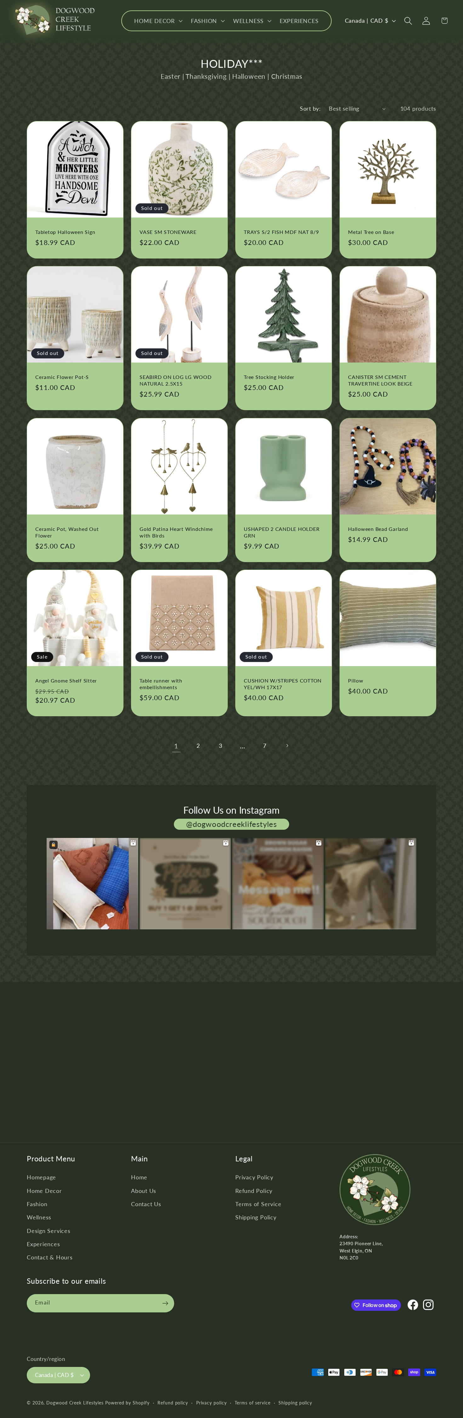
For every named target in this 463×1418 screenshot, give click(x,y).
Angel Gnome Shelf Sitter (66, 680)
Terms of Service (258, 1203)
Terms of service (253, 1402)
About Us (143, 1190)
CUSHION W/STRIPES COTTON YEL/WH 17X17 (283, 683)
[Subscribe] (165, 1303)
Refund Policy (253, 1190)
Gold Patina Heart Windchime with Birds (176, 532)
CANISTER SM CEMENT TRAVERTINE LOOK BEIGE (380, 380)
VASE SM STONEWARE (168, 232)
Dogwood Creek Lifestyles (75, 1402)
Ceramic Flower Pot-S (62, 377)
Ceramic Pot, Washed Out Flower (67, 532)
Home (139, 1177)
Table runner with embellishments (161, 683)
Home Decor (44, 1190)
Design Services (49, 1230)
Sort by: (310, 108)
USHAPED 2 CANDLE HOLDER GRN (281, 532)
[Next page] (287, 746)
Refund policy (172, 1402)
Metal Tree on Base (371, 232)
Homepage (41, 1177)
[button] (157, 20)
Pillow (355, 680)
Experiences (43, 1244)
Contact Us (146, 1203)
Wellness (39, 1217)
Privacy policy (211, 1402)
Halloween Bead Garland (378, 529)
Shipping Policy (256, 1217)
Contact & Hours (50, 1257)
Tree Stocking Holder (269, 377)
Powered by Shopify (127, 1402)
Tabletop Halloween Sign (65, 232)
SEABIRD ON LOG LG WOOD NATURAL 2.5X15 (176, 380)
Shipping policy (295, 1402)
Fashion (37, 1203)
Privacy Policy (254, 1177)
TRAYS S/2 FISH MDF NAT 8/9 (281, 232)
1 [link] (176, 746)
